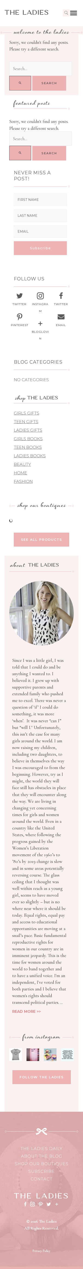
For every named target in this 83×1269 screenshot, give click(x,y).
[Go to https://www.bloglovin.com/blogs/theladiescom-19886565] (40, 331)
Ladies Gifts (28, 430)
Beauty (22, 464)
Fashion (23, 481)
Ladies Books (30, 455)
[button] (40, 248)
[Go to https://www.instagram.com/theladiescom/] (40, 303)
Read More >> (26, 1011)
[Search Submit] (20, 83)
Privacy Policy (41, 1251)
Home (20, 473)
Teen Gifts (26, 421)
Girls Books (28, 438)
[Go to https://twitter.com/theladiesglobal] (19, 299)
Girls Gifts (26, 413)
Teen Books (28, 447)
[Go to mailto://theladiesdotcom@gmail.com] (61, 320)
